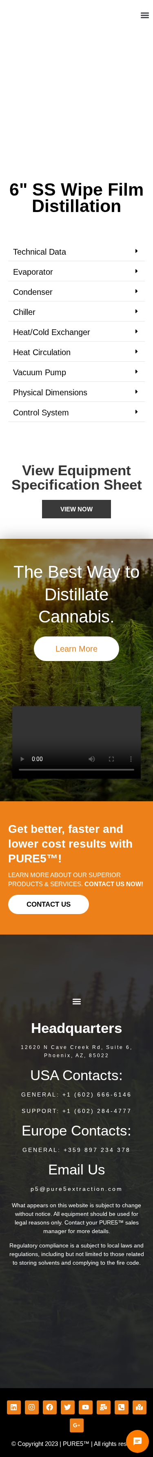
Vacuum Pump (39, 372)
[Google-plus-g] (77, 1425)
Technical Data (39, 251)
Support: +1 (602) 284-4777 (77, 1111)
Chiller (24, 312)
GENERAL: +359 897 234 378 (76, 1150)
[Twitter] (68, 1407)
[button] (144, 15)
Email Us (76, 1169)
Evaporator (33, 271)
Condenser (33, 291)
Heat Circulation (42, 352)
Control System (41, 412)
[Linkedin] (14, 1407)
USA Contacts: (76, 1075)
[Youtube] (86, 1407)
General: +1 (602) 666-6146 (76, 1094)
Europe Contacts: (76, 1130)
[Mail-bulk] (104, 1407)
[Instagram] (32, 1407)
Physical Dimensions (50, 392)
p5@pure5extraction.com (77, 1189)
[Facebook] (50, 1407)
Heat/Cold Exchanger (51, 332)
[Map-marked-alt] (139, 1407)
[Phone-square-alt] (122, 1407)
